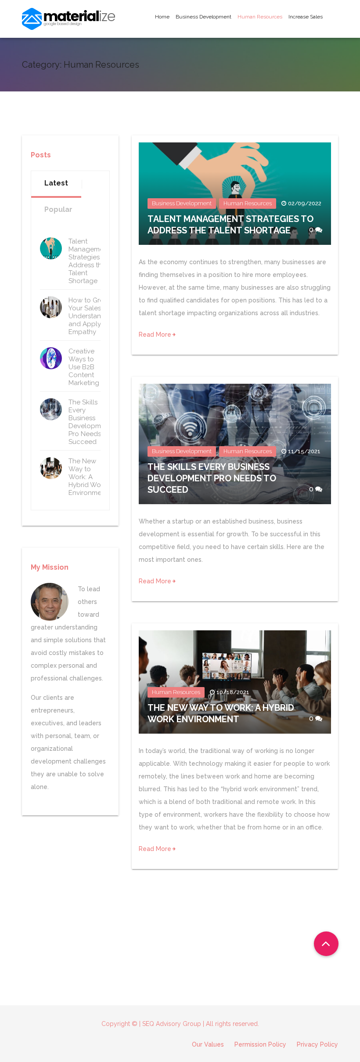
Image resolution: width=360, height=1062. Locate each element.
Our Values (208, 1044)
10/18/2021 (232, 692)
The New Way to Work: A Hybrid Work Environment (88, 477)
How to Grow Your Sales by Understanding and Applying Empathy (91, 316)
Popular (58, 209)
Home (162, 17)
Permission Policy (260, 1044)
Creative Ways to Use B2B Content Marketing (83, 367)
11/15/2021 (304, 451)
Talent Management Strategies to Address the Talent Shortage (89, 261)
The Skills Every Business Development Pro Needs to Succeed (212, 478)
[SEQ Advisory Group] (68, 18)
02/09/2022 (304, 203)
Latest (56, 183)
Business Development (203, 17)
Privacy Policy (317, 1044)
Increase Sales (305, 17)
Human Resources (260, 17)
